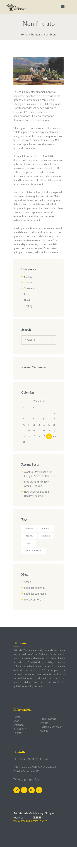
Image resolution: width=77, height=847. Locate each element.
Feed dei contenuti (34, 588)
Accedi (28, 582)
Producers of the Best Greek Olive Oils (36, 484)
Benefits (29, 528)
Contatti (17, 733)
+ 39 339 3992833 (28, 779)
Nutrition (45, 536)
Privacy (44, 723)
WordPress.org (32, 599)
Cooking (28, 282)
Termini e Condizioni (52, 727)
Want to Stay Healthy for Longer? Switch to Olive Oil (39, 474)
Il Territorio (19, 729)
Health (27, 300)
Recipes (28, 543)
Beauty (28, 276)
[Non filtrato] (38, 71)
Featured (46, 528)
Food (27, 294)
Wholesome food (33, 551)
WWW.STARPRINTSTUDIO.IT (30, 821)
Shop (16, 721)
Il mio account (48, 719)
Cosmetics (30, 288)
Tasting (28, 306)
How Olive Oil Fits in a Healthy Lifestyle (36, 494)
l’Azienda (18, 725)
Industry (29, 536)
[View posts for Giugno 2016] (23, 401)
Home (23, 34)
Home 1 (35, 34)
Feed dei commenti (35, 594)
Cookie (44, 731)
